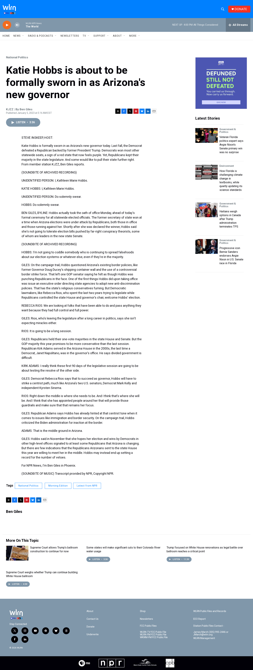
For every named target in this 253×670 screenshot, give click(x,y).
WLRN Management (204, 638)
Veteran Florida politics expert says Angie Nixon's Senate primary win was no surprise (231, 144)
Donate (90, 626)
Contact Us (92, 619)
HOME (6, 35)
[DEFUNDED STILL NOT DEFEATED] (221, 83)
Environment (226, 166)
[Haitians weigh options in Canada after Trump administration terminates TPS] (206, 209)
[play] (7, 25)
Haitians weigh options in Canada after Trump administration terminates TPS (230, 219)
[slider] (22, 25)
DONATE (241, 9)
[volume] (17, 25)
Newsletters (70, 35)
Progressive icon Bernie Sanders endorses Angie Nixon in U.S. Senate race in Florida (231, 255)
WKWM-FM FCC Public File (154, 637)
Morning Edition (58, 485)
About (117, 35)
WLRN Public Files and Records (209, 611)
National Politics (17, 57)
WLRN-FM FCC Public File (153, 634)
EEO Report (199, 619)
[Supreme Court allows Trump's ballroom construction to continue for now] (17, 553)
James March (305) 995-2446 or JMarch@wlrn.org (210, 633)
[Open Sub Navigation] (23, 35)
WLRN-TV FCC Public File (153, 632)
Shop (143, 611)
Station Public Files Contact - (208, 626)
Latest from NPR (87, 485)
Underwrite (93, 634)
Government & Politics (227, 130)
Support (99, 35)
